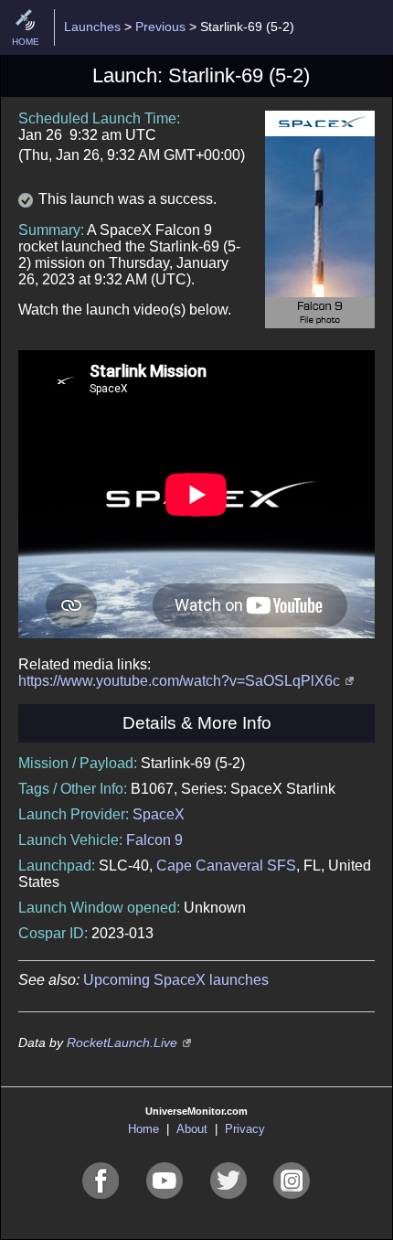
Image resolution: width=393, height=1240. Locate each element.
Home (143, 1129)
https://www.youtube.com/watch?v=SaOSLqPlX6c (179, 681)
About (191, 1129)
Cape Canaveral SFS (226, 865)
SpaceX (159, 814)
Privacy (245, 1129)
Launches (92, 26)
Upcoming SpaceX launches (176, 980)
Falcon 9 (154, 840)
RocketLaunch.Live (122, 1042)
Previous (160, 26)
